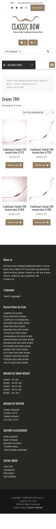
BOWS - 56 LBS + (11, 392)
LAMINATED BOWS (13, 313)
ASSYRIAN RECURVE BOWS (16, 323)
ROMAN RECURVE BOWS (15, 349)
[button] (52, 65)
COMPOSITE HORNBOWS (16, 319)
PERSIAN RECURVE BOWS (16, 359)
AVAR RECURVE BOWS (14, 326)
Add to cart (13, 165)
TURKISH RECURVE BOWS (16, 356)
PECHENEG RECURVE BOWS (17, 346)
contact (28, 272)
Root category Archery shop (26, 80)
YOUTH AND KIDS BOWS (15, 362)
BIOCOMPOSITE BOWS (14, 316)
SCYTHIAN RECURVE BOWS (16, 352)
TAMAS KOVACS (11, 416)
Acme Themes (36, 507)
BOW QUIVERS (10, 436)
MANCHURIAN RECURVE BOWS (18, 339)
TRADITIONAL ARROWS (15, 449)
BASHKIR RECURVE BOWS (16, 329)
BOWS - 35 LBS (11, 379)
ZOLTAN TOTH (10, 419)
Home (9, 80)
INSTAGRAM (9, 476)
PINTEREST (9, 473)
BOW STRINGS (10, 440)
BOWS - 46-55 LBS (12, 389)
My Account (37, 7)
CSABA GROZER (11, 409)
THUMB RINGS (10, 446)
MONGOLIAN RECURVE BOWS (18, 342)
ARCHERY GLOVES (12, 443)
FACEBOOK (9, 470)
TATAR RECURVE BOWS (15, 333)
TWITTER (8, 466)
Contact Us (8, 279)
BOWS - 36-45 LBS (12, 382)
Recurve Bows (15, 64)
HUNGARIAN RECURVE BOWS (17, 336)
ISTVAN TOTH (10, 413)
